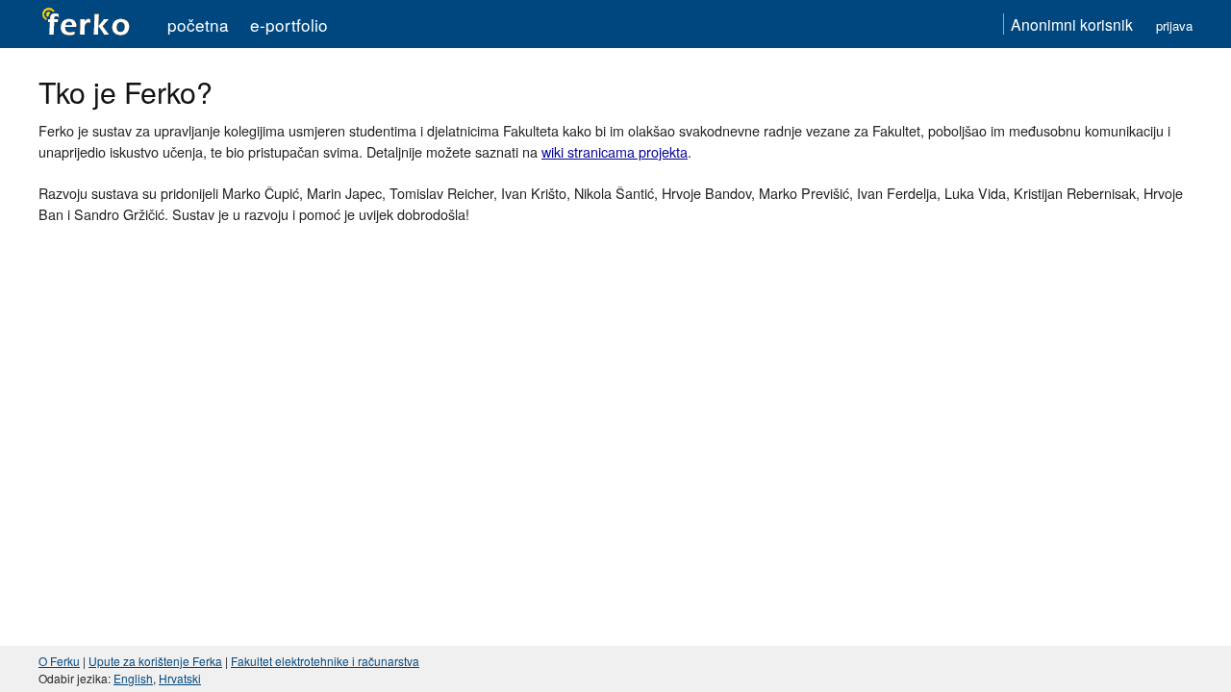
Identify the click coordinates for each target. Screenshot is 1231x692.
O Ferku (59, 661)
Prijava (1174, 25)
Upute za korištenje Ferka (155, 661)
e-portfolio (289, 24)
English (133, 678)
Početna (198, 24)
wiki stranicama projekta (614, 151)
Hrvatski (180, 678)
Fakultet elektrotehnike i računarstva (325, 661)
